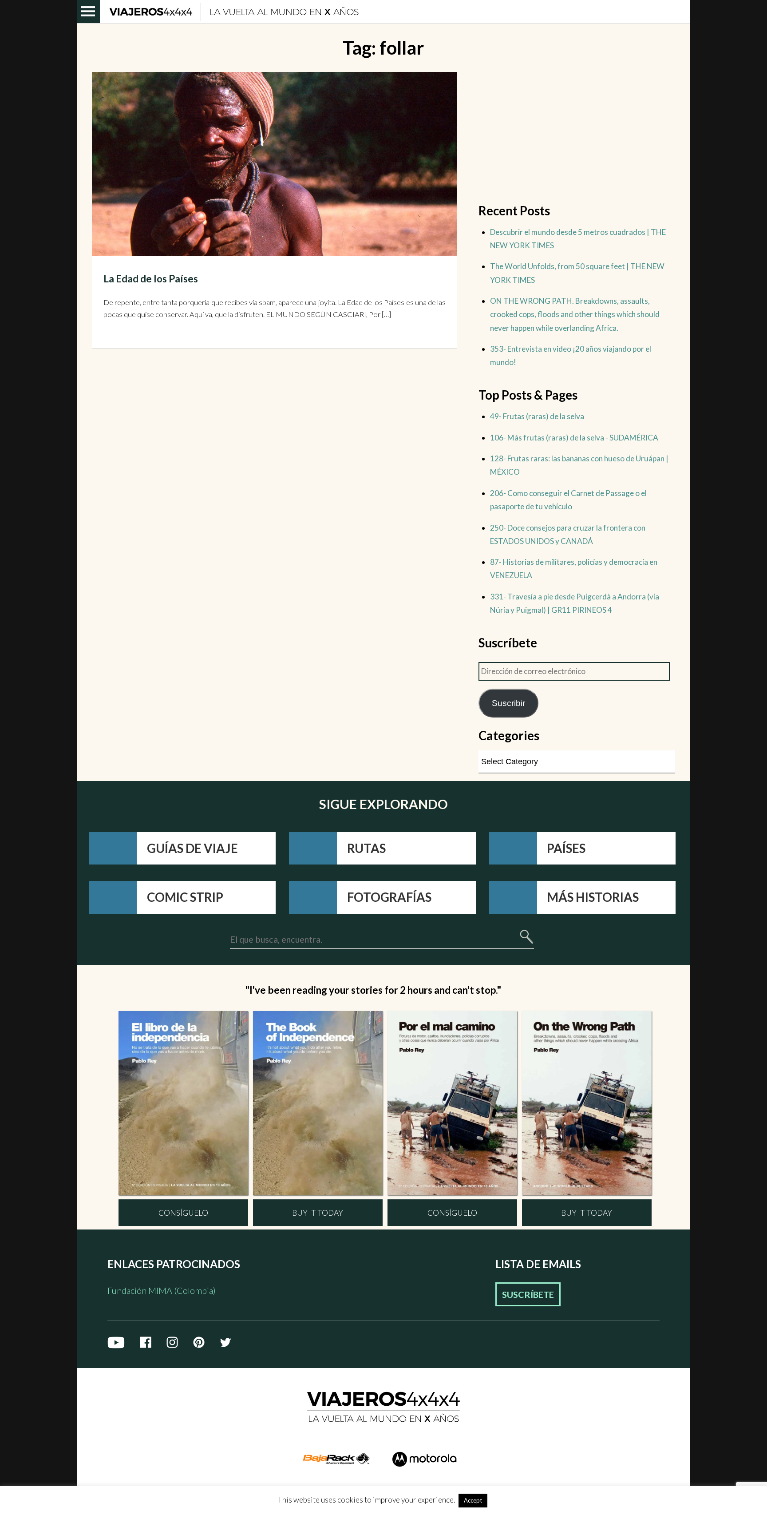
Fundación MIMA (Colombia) (161, 1290)
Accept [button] (473, 1500)
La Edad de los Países (150, 279)
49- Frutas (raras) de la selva (537, 416)
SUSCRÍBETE (528, 1294)
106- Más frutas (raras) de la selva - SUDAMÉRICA (574, 437)
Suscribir (508, 703)
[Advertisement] (576, 134)
